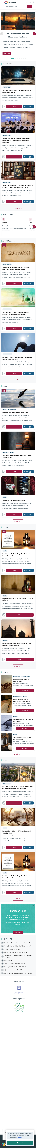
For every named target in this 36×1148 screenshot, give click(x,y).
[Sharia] (25, 234)
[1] (15, 58)
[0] (12, 58)
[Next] (34, 33)
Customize (20, 1137)
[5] (23, 58)
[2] (17, 58)
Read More (7, 53)
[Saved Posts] (33, 2)
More (14, 106)
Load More (17, 208)
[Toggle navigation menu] (2, 2)
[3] (19, 58)
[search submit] (29, 6)
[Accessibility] (30, 2)
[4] (21, 58)
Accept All (20, 1143)
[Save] (3, 106)
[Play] (30, 106)
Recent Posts (7, 64)
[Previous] (1, 33)
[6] (25, 58)
